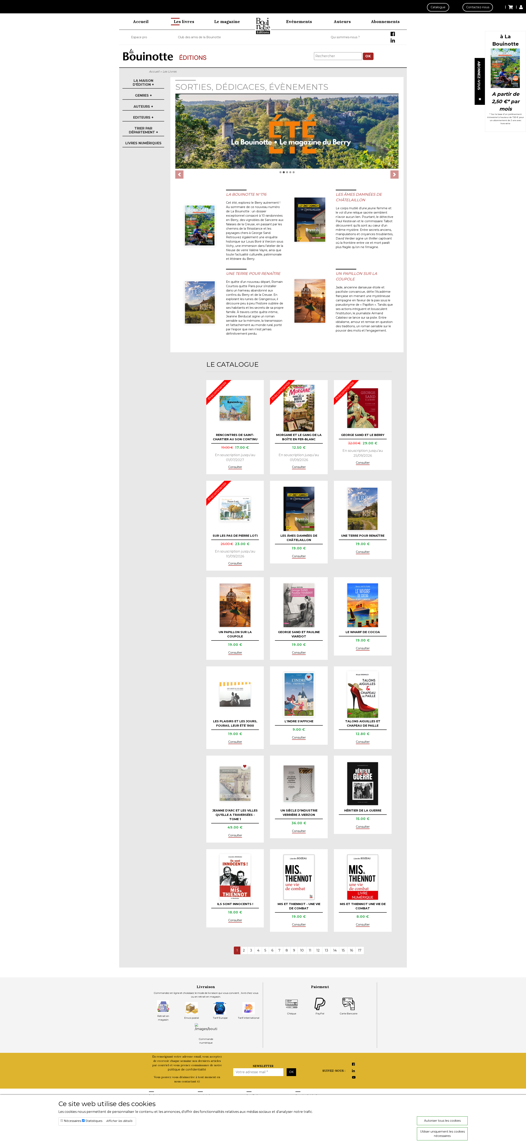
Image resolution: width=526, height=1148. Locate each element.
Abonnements (385, 21)
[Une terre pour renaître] (200, 302)
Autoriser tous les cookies (442, 1121)
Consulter (235, 467)
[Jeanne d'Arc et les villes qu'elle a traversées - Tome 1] (235, 783)
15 (343, 950)
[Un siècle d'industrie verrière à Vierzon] (299, 783)
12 (318, 950)
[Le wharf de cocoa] (362, 605)
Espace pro (139, 37)
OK (368, 56)
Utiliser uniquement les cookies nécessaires (442, 1134)
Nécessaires (72, 1121)
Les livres (184, 21)
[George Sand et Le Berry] (362, 408)
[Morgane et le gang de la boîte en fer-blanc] (299, 408)
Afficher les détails (119, 1121)
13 (326, 950)
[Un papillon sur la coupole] (310, 301)
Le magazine (227, 21)
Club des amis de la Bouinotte (199, 37)
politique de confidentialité (187, 1069)
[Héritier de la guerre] (362, 783)
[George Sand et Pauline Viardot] (299, 605)
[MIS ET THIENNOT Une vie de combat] (362, 877)
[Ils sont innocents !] (235, 877)
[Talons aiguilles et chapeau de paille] (362, 694)
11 (310, 950)
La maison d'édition (143, 83)
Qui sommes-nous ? (345, 37)
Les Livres (169, 71)
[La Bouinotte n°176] (200, 225)
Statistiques (93, 1121)
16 (351, 950)
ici (198, 1081)
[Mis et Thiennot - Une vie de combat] (299, 877)
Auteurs (342, 21)
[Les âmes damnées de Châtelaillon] (310, 220)
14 (335, 950)
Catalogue (438, 7)
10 (302, 950)
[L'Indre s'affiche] (299, 694)
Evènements (299, 21)
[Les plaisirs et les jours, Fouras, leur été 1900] (235, 694)
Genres (143, 95)
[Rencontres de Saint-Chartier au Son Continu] (235, 408)
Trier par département (143, 130)
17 (359, 950)
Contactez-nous (477, 7)
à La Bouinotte (505, 40)
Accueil (141, 21)
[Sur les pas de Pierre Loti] (235, 509)
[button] (179, 174)
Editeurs (143, 117)
